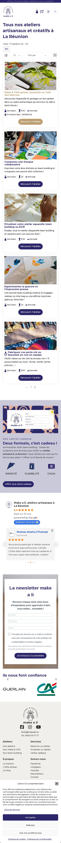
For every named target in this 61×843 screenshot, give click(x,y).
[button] (56, 783)
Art (6, 49)
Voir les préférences (30, 833)
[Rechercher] (55, 11)
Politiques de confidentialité (39, 839)
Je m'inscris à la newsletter (30, 655)
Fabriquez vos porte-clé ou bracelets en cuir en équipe (25, 353)
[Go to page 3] (32, 562)
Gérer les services (12, 810)
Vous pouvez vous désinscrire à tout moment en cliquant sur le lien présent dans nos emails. (29, 647)
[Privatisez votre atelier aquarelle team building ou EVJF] (30, 208)
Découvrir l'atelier (31, 121)
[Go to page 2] (30, 562)
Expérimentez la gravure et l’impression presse (21, 288)
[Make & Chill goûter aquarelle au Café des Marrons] (30, 76)
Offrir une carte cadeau (18, 484)
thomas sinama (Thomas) (32, 532)
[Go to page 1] (28, 562)
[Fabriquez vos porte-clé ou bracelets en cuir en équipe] (30, 336)
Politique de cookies (17, 839)
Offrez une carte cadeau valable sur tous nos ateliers (31, 1)
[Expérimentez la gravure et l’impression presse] (30, 270)
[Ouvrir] (48, 11)
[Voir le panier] (42, 11)
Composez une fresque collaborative (18, 163)
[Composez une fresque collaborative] (30, 145)
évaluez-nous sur (25, 522)
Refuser (30, 825)
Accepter (30, 817)
